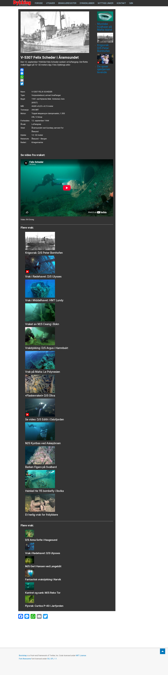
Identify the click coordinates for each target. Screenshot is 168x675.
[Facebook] (54, 70)
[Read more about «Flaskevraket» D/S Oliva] (69, 384)
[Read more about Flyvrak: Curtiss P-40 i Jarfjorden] (69, 599)
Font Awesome (25, 659)
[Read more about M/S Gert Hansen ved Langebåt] (69, 560)
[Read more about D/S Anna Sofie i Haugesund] (69, 533)
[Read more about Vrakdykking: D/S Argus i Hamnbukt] (69, 336)
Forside (39, 3)
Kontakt (121, 3)
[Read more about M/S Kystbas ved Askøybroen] (69, 431)
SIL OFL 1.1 (52, 659)
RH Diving (30, 219)
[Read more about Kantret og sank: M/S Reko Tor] (69, 586)
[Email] (54, 80)
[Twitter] (54, 83)
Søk (131, 3)
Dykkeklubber (87, 3)
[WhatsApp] (54, 77)
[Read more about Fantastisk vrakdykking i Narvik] (69, 573)
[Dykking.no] (22, 3)
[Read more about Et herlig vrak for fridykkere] (69, 503)
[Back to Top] (162, 651)
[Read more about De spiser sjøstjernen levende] (105, 59)
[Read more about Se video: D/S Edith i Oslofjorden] (69, 408)
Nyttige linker (105, 3)
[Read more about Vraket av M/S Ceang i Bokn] (69, 312)
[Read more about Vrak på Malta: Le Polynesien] (69, 360)
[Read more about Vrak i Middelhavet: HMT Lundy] (69, 289)
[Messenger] (54, 73)
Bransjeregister (67, 3)
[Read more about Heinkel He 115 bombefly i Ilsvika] (69, 479)
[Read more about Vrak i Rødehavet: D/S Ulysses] (69, 265)
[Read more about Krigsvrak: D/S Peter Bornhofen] (105, 37)
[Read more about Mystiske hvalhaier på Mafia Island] (105, 16)
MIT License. (81, 655)
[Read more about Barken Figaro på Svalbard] (69, 455)
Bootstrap (23, 655)
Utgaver (50, 3)
